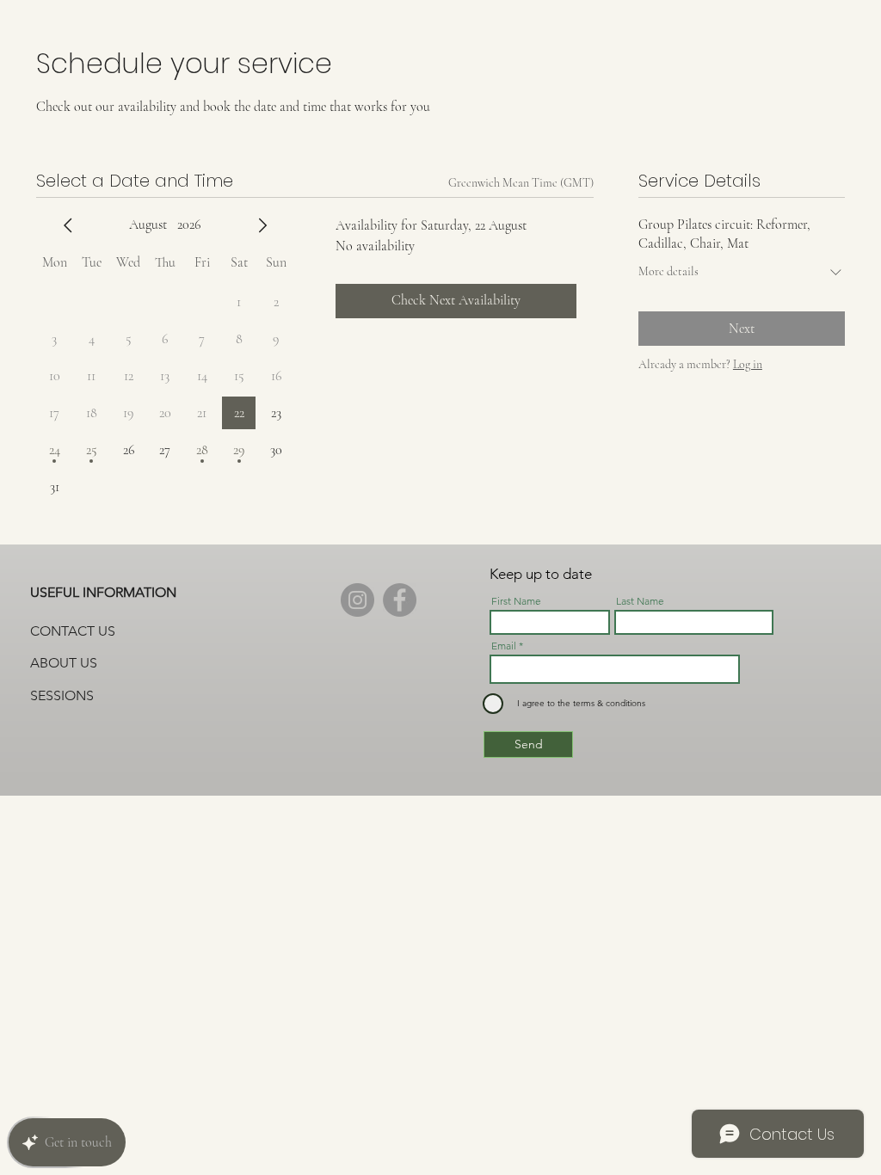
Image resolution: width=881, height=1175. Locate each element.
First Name (516, 601)
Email (503, 646)
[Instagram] (357, 600)
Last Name (640, 601)
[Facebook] (399, 600)
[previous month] (68, 225)
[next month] (262, 225)
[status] (521, 183)
